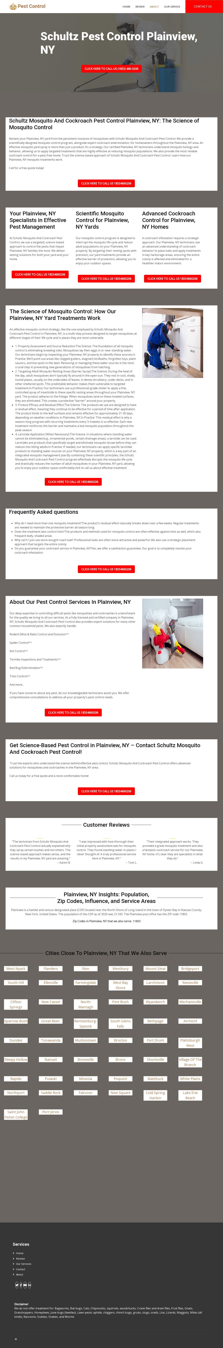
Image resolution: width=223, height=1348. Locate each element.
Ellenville (51, 982)
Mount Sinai (155, 968)
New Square (120, 1092)
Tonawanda (50, 1040)
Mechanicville (190, 1001)
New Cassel (50, 1001)
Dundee (15, 1040)
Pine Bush (120, 1001)
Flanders (51, 968)
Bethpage (155, 1021)
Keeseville (190, 982)
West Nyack (15, 968)
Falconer (86, 1092)
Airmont (190, 1021)
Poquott (120, 1078)
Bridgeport (190, 968)
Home (126, 6)
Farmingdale (85, 982)
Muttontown (85, 1040)
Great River (50, 1021)
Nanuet (51, 1059)
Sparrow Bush (16, 1021)
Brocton (120, 1040)
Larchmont (155, 982)
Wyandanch (155, 1001)
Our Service (172, 6)
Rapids (15, 1078)
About (154, 6)
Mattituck (155, 1078)
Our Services (23, 1263)
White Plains (190, 1078)
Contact (20, 1269)
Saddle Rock (50, 1092)
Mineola (85, 1078)
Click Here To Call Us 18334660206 (106, 183)
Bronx (120, 1059)
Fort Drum (155, 1040)
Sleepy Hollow (16, 1059)
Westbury (121, 968)
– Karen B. (64, 862)
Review (140, 6)
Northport (16, 1092)
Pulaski (51, 1078)
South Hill (16, 982)
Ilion (85, 968)
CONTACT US (203, 6)
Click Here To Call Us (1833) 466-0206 (111, 69)
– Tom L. (131, 862)
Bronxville (86, 1059)
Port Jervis (50, 1112)
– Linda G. (197, 862)
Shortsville (155, 1059)
